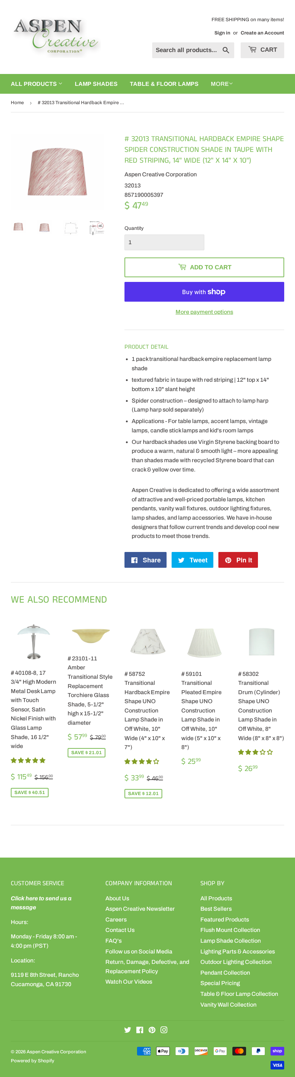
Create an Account (262, 33)
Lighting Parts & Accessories (237, 951)
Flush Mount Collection (230, 930)
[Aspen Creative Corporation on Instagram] (164, 1031)
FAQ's (113, 941)
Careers (116, 919)
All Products (216, 898)
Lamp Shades (96, 84)
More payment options (204, 312)
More (220, 84)
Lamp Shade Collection (230, 941)
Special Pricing (220, 983)
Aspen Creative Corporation (56, 1051)
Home (17, 102)
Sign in (222, 33)
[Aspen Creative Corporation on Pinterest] (152, 1031)
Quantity (134, 228)
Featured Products (224, 919)
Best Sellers (216, 909)
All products (34, 84)
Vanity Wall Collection (228, 1005)
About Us (117, 898)
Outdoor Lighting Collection (236, 962)
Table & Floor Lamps (164, 84)
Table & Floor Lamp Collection (239, 994)
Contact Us (120, 930)
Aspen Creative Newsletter (140, 909)
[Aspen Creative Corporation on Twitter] (127, 1031)
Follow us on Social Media (138, 951)
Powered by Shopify (32, 1060)
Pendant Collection (225, 973)
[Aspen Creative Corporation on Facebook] (140, 1031)
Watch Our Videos (128, 982)
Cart (268, 49)
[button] (28, 760)
